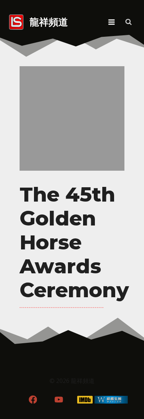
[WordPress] (111, 399)
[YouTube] (59, 399)
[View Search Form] (128, 22)
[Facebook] (32, 399)
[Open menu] (111, 22)
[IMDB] (85, 399)
